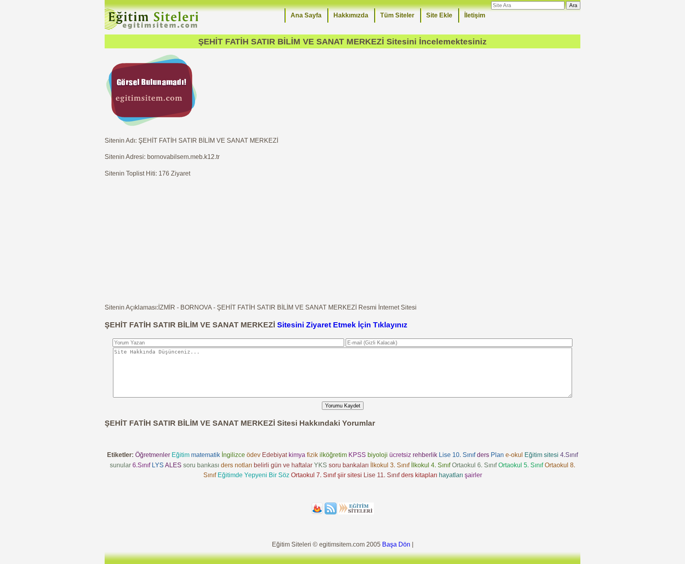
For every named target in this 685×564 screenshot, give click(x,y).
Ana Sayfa (306, 15)
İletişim (474, 15)
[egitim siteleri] (153, 29)
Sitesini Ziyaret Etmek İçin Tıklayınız (342, 325)
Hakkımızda (350, 15)
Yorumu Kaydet (342, 406)
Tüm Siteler (397, 15)
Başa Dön (396, 544)
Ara (573, 5)
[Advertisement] (342, 240)
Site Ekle (439, 15)
